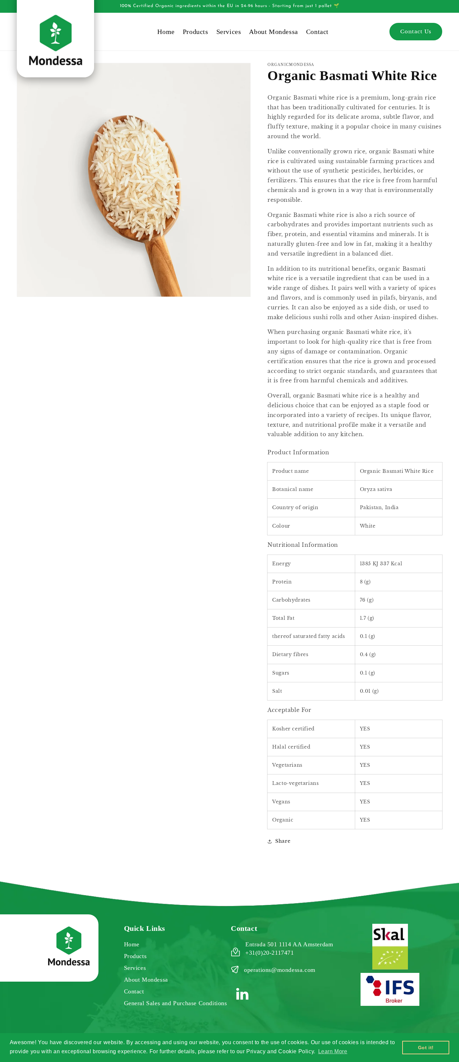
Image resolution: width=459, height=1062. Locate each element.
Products (135, 956)
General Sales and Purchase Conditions (175, 1003)
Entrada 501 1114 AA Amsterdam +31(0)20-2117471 (289, 948)
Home (131, 944)
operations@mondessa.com (280, 969)
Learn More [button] (332, 1051)
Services (135, 967)
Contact (134, 991)
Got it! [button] (426, 1047)
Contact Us (415, 31)
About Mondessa (146, 979)
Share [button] (282, 841)
